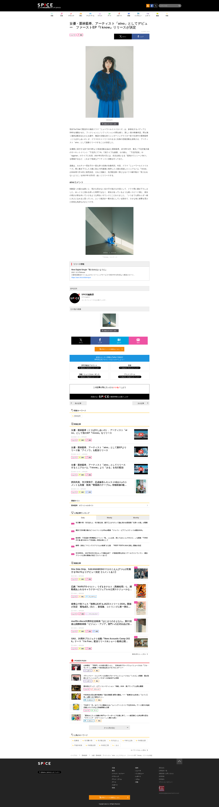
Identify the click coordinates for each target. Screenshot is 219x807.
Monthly (136, 517)
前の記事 (78, 403)
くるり (116, 745)
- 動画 (136, 768)
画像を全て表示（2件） (110, 124)
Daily (83, 517)
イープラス (73, 755)
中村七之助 (128, 740)
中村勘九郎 (142, 740)
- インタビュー (139, 773)
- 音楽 (113, 768)
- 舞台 (113, 770)
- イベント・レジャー (117, 773)
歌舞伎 (76, 740)
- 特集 (136, 782)
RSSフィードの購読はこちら (110, 349)
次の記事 (141, 403)
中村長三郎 (105, 745)
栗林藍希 (77, 416)
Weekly (109, 517)
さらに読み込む (109, 728)
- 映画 (113, 788)
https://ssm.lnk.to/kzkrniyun (81, 277)
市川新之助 (102, 740)
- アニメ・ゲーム (116, 779)
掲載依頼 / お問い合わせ (166, 773)
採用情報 (161, 776)
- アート (113, 782)
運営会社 (161, 768)
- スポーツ (114, 785)
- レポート (138, 776)
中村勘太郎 (92, 745)
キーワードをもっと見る (138, 750)
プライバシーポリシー (166, 782)
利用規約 (161, 779)
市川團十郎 (88, 740)
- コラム (137, 779)
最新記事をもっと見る (139, 654)
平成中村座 (78, 745)
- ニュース (138, 770)
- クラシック (115, 776)
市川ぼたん (115, 740)
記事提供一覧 (163, 770)
